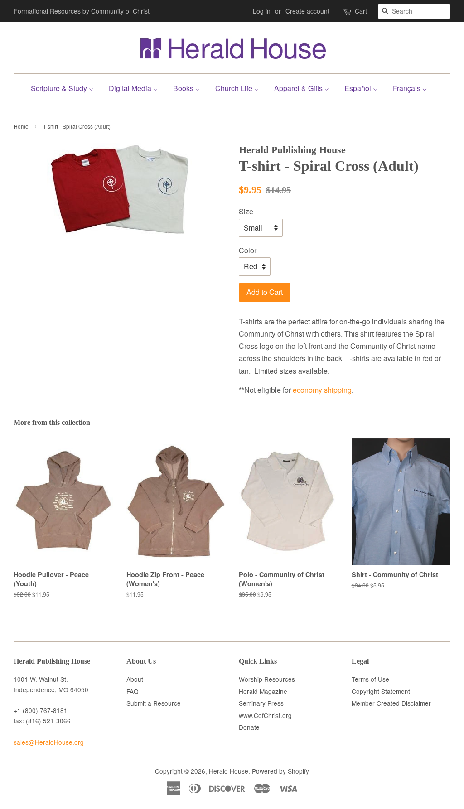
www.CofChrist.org (265, 715)
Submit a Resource (153, 703)
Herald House (228, 770)
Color (247, 250)
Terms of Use (370, 679)
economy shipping (322, 390)
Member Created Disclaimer (391, 703)
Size (246, 211)
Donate (249, 727)
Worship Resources (267, 679)
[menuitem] (65, 87)
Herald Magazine (263, 691)
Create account (307, 10)
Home (21, 126)
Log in (262, 10)
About (134, 679)
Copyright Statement (381, 691)
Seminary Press (261, 703)
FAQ (132, 691)
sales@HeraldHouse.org (49, 741)
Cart (361, 10)
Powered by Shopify (280, 770)
